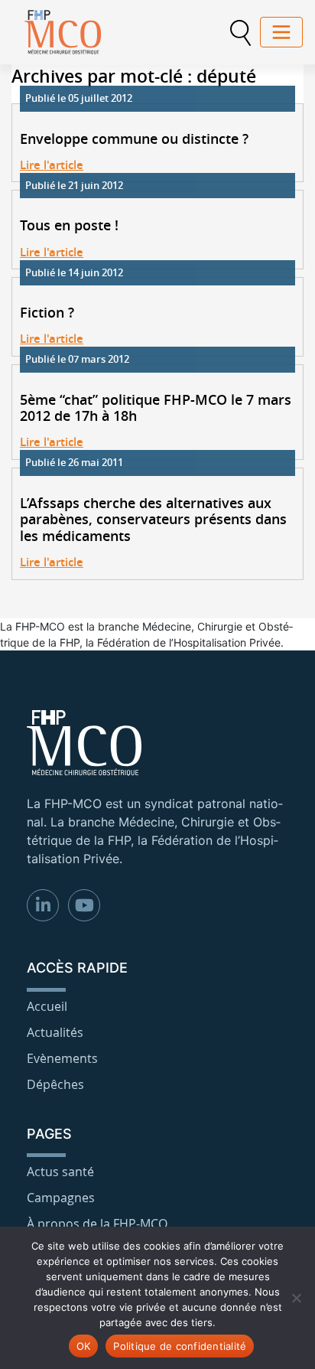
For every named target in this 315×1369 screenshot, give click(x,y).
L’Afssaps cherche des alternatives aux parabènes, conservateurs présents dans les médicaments (153, 520)
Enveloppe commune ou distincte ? (134, 139)
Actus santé (60, 1171)
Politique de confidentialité (179, 1346)
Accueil (47, 1006)
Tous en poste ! (69, 225)
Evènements (62, 1058)
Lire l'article (51, 165)
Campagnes (61, 1197)
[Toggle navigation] (281, 32)
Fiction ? (47, 313)
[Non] (296, 1297)
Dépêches (55, 1084)
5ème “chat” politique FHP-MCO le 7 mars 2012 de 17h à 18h (155, 408)
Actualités (55, 1032)
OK (83, 1346)
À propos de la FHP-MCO (97, 1223)
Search (240, 33)
